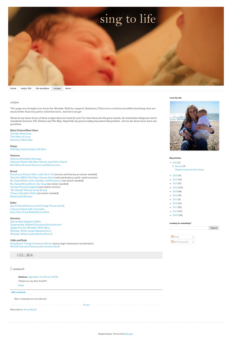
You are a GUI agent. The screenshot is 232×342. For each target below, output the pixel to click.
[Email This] (18, 255)
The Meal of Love (20, 136)
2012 (175, 203)
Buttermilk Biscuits (21, 196)
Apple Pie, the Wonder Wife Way (30, 227)
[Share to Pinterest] (31, 255)
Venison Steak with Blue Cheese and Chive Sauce (38, 161)
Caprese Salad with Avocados (27, 209)
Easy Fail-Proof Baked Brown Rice (29, 212)
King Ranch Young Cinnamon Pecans (31, 243)
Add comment (18, 292)
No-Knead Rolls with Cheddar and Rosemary (36, 180)
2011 (175, 207)
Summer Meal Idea (21, 139)
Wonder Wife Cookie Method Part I (30, 231)
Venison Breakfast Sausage (25, 158)
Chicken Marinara (21, 133)
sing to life (26, 88)
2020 (176, 175)
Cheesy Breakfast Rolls (23, 193)
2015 (175, 191)
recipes (57, 88)
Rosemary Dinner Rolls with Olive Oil (32, 174)
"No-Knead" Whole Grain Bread (28, 190)
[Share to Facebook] (28, 255)
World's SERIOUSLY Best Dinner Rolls (32, 177)
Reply (21, 285)
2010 (175, 211)
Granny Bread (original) (24, 187)
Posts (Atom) (30, 309)
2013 (175, 199)
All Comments (181, 242)
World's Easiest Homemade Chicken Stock (35, 246)
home (13, 88)
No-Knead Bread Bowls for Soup (28, 183)
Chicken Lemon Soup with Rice (28, 149)
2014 (175, 195)
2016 (175, 187)
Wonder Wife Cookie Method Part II (31, 234)
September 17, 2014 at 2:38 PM (43, 277)
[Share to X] (25, 255)
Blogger (129, 333)
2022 (175, 162)
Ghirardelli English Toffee (25, 221)
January (179, 166)
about (68, 88)
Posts (176, 236)
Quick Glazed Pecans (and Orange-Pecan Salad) (37, 205)
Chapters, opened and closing (189, 169)
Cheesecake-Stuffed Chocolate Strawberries (36, 224)
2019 (175, 179)
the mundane (42, 88)
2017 (175, 183)
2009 (176, 215)
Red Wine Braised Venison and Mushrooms (35, 165)
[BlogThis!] (21, 255)
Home (86, 304)
